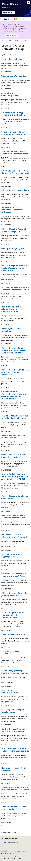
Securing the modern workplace (9, 691)
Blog (24, 851)
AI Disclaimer (5, 851)
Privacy (12, 853)
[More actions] (28, 40)
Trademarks (4, 858)
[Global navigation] (1, 19)
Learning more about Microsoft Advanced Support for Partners (15, 288)
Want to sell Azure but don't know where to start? (13, 455)
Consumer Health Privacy (8, 856)
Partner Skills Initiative (11, 59)
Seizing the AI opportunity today (9, 94)
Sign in (28, 19)
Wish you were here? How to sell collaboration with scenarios (12, 209)
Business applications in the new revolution (13, 807)
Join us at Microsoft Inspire (13, 634)
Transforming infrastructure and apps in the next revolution (15, 749)
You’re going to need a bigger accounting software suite (14, 133)
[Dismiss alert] (28, 2)
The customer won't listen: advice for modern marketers (14, 152)
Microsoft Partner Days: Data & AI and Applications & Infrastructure (15, 372)
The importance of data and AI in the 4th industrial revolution (15, 788)
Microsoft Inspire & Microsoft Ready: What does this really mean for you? (14, 268)
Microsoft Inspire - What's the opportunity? (14, 497)
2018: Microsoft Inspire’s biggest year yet (12, 555)
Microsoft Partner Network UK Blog (13, 40)
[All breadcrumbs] (2, 40)
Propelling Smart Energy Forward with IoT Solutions (13, 113)
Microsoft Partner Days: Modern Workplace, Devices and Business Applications (13, 350)
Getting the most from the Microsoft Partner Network (13, 730)
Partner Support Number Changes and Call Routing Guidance (12, 614)
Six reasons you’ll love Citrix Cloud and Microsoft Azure (13, 574)
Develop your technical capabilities (11, 329)
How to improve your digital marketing (13, 769)
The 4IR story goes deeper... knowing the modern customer (15, 672)
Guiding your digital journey (14, 248)
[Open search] (23, 19)
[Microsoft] (15, 19)
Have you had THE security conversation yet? (13, 436)
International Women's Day (13, 76)
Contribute (4, 853)
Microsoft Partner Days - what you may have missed (14, 594)
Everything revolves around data (10, 652)
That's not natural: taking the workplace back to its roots (14, 417)
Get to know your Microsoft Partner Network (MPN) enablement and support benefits (13, 395)
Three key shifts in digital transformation (12, 710)
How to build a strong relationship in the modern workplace (11, 309)
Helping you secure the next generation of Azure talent (13, 516)
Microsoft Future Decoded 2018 (15, 190)
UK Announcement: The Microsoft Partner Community (14, 536)
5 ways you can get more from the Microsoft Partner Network (15, 172)
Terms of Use (23, 856)
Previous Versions (16, 851)
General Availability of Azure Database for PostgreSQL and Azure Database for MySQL (14, 476)
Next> (3, 826)
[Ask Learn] (25, 40)
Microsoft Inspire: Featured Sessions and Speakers (13, 230)
